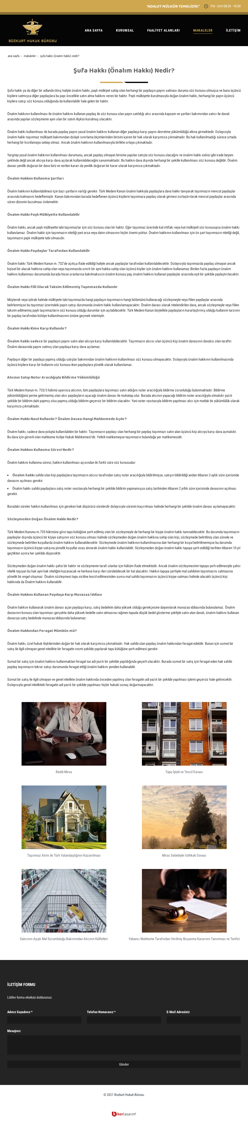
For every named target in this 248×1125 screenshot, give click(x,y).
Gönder (124, 1064)
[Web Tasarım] (124, 1114)
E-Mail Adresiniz (178, 1012)
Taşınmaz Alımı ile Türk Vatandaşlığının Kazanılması (64, 855)
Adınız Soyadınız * (19, 1012)
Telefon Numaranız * (101, 1012)
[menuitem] (92, 30)
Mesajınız (14, 1031)
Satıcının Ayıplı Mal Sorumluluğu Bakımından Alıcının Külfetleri (64, 939)
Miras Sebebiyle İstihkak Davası (184, 855)
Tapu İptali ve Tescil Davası (184, 772)
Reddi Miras (64, 772)
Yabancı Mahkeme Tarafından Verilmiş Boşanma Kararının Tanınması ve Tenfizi (184, 939)
